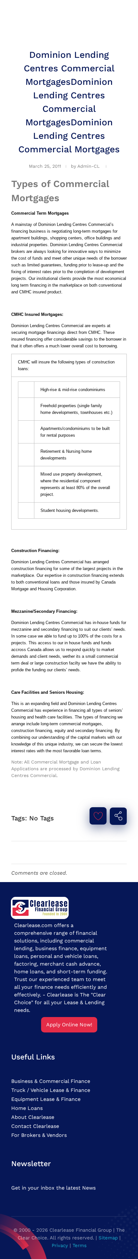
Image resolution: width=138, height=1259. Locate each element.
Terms (80, 1245)
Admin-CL (88, 166)
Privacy (60, 1245)
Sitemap (108, 1238)
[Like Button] (98, 816)
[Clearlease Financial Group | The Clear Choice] (40, 907)
